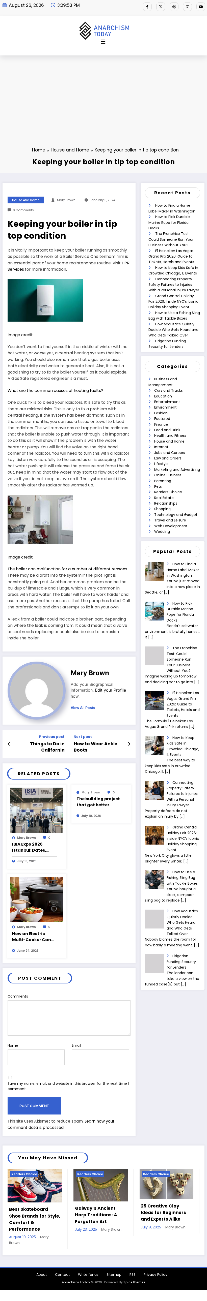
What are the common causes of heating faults (54, 390)
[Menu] (103, 42)
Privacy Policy (155, 1261)
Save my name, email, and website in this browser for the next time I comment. (68, 1086)
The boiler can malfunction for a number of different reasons (67, 569)
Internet (161, 446)
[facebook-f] (147, 6)
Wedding (162, 531)
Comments (18, 996)
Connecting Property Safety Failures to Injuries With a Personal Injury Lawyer (173, 284)
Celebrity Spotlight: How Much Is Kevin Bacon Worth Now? (163, 1212)
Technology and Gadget (175, 514)
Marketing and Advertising (177, 469)
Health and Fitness (170, 435)
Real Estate (164, 497)
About (41, 1261)
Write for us (88, 1261)
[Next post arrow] (129, 744)
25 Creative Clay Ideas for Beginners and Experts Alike (97, 1212)
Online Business (168, 475)
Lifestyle (161, 463)
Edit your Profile (110, 690)
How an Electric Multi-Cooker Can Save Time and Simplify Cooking (31, 937)
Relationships (165, 503)
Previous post (52, 737)
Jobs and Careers (169, 452)
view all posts (83, 708)
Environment (165, 407)
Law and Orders (168, 458)
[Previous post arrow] (9, 744)
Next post (83, 737)
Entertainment (167, 401)
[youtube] (200, 6)
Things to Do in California (47, 747)
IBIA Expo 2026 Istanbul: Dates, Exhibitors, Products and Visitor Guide (33, 847)
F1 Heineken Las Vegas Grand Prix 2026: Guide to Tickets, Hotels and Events (171, 256)
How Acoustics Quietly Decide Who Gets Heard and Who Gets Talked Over (173, 330)
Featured (162, 418)
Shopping (162, 508)
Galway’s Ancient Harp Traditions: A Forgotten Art (30, 1215)
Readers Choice (168, 491)
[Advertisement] (103, 93)
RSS (133, 1261)
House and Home (26, 200)
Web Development (171, 526)
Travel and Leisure (170, 520)
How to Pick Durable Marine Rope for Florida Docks (169, 222)
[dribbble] (174, 6)
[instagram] (187, 6)
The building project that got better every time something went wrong (98, 802)
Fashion (161, 413)
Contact (62, 1261)
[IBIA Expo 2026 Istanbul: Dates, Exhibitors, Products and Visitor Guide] (37, 809)
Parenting (162, 480)
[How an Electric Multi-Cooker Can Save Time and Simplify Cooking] (37, 899)
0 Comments (23, 210)
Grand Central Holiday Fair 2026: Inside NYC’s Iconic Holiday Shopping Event (173, 301)
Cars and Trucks (168, 390)
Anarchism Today (76, 1269)
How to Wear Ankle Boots (95, 747)
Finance (161, 424)
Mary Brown (66, 200)
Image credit (20, 335)
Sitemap (114, 1261)
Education (163, 396)
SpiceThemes (134, 1269)
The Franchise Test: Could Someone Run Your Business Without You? (171, 239)
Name (13, 1045)
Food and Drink (167, 429)
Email (76, 1045)
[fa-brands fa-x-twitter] (160, 6)
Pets (158, 486)
